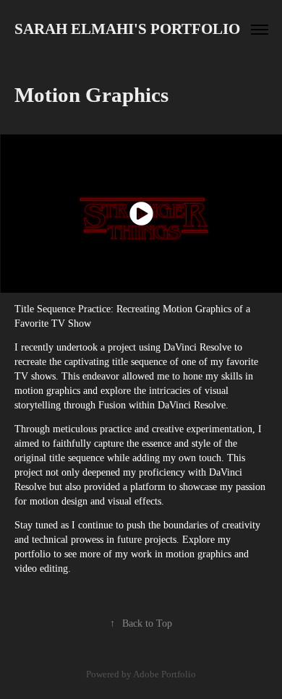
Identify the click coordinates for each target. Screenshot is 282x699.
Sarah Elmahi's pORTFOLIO (127, 29)
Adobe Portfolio (164, 674)
